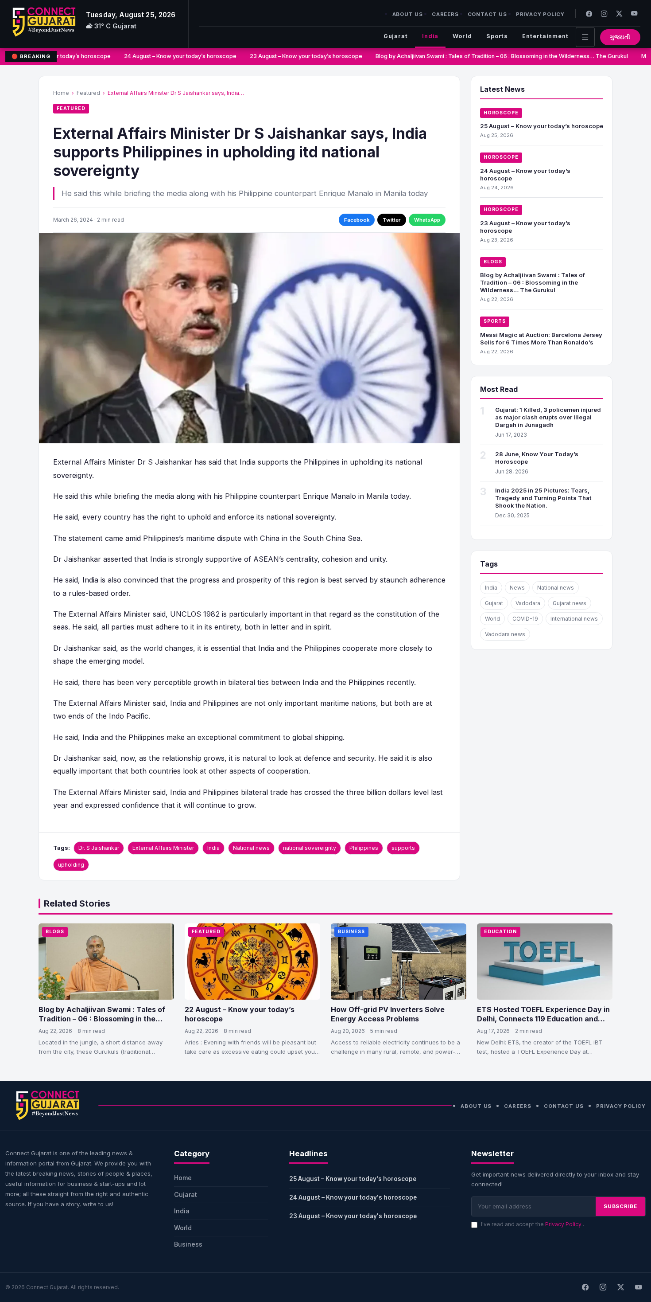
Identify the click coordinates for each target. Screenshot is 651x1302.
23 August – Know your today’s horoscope (298, 56)
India (430, 36)
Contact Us (487, 14)
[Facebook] (589, 13)
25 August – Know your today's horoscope (352, 1178)
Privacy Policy (540, 14)
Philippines (363, 848)
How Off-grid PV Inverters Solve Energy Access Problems (388, 1014)
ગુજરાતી (620, 37)
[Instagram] (604, 13)
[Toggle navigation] (585, 37)
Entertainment (545, 36)
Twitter (392, 220)
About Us (407, 14)
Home (61, 93)
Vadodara (527, 603)
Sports (497, 36)
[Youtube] (634, 13)
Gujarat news (569, 603)
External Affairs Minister (163, 848)
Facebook (356, 220)
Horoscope (501, 113)
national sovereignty (309, 848)
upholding (71, 864)
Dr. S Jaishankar (98, 848)
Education (500, 931)
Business (351, 931)
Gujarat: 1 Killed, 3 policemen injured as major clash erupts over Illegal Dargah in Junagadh (548, 417)
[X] (620, 1287)
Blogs (493, 262)
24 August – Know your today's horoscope (353, 1197)
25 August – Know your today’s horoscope (541, 125)
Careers (445, 14)
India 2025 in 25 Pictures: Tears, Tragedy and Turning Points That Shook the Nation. (543, 498)
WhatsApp (427, 220)
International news (574, 618)
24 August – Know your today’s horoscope (172, 56)
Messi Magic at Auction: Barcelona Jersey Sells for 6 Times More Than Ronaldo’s (541, 338)
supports (403, 848)
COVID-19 (525, 618)
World (462, 36)
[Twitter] (619, 13)
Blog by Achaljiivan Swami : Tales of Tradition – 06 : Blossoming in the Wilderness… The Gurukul (494, 56)
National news (251, 848)
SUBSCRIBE (620, 1206)
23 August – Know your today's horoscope (353, 1216)
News (517, 587)
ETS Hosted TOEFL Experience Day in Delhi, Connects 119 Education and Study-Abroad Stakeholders (543, 1019)
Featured (88, 93)
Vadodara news (505, 634)
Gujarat (396, 36)
